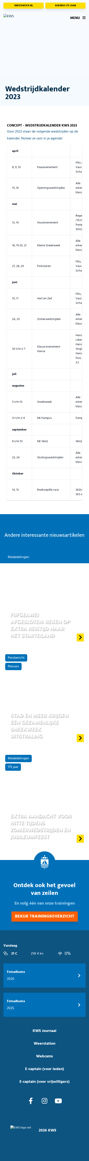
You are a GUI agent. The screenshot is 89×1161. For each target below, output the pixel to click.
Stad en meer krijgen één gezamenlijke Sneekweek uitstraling (39, 726)
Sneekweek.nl (23, 5)
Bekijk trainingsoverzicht (44, 916)
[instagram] (44, 1101)
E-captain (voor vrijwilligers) (44, 1082)
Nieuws (13, 666)
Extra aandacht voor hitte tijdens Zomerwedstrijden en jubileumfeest (41, 826)
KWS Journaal (44, 1031)
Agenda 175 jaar (65, 5)
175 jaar (13, 767)
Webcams (44, 1056)
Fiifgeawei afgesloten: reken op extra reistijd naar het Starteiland (40, 625)
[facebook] (31, 1101)
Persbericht (16, 658)
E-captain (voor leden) (44, 1069)
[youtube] (58, 1101)
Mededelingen (18, 557)
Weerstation (44, 1044)
